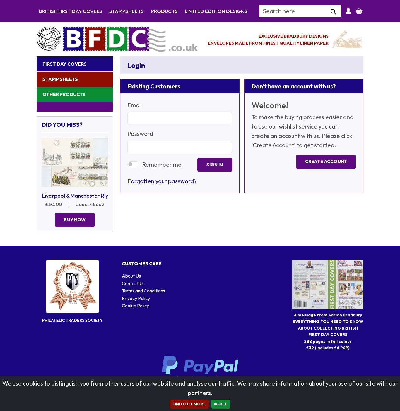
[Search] (333, 12)
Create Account (326, 161)
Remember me (162, 164)
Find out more (189, 404)
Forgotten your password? (162, 181)
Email (134, 105)
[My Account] (348, 11)
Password (140, 133)
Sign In (214, 164)
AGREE (221, 404)
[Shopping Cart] (359, 11)
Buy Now (75, 219)
